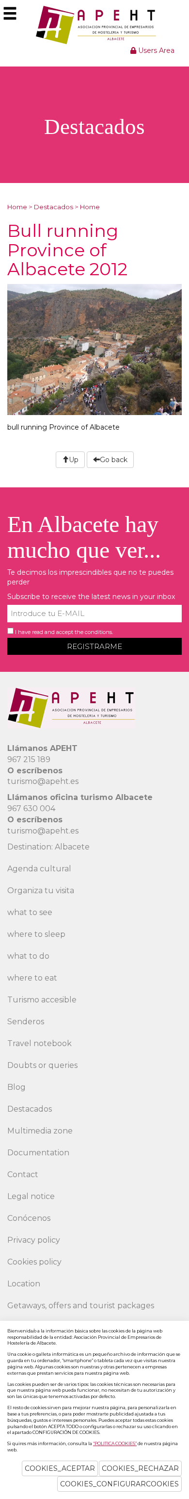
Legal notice (31, 1196)
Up (74, 459)
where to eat (32, 978)
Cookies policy (34, 1261)
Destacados (53, 207)
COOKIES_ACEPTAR (60, 1468)
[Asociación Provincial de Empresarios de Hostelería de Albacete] (95, 24)
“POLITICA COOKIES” (115, 1443)
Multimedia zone (40, 1130)
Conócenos (28, 1218)
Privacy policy (33, 1240)
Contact (22, 1174)
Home (17, 207)
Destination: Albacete (48, 846)
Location (23, 1283)
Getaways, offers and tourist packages (80, 1305)
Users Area (155, 50)
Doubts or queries (42, 1065)
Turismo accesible (42, 999)
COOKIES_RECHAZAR (140, 1468)
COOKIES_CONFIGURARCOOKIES (119, 1484)
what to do (28, 956)
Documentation (38, 1152)
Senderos (25, 1021)
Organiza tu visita (40, 890)
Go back (113, 459)
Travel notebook (39, 1043)
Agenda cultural (39, 868)
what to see (29, 912)
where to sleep (36, 934)
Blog (16, 1087)
